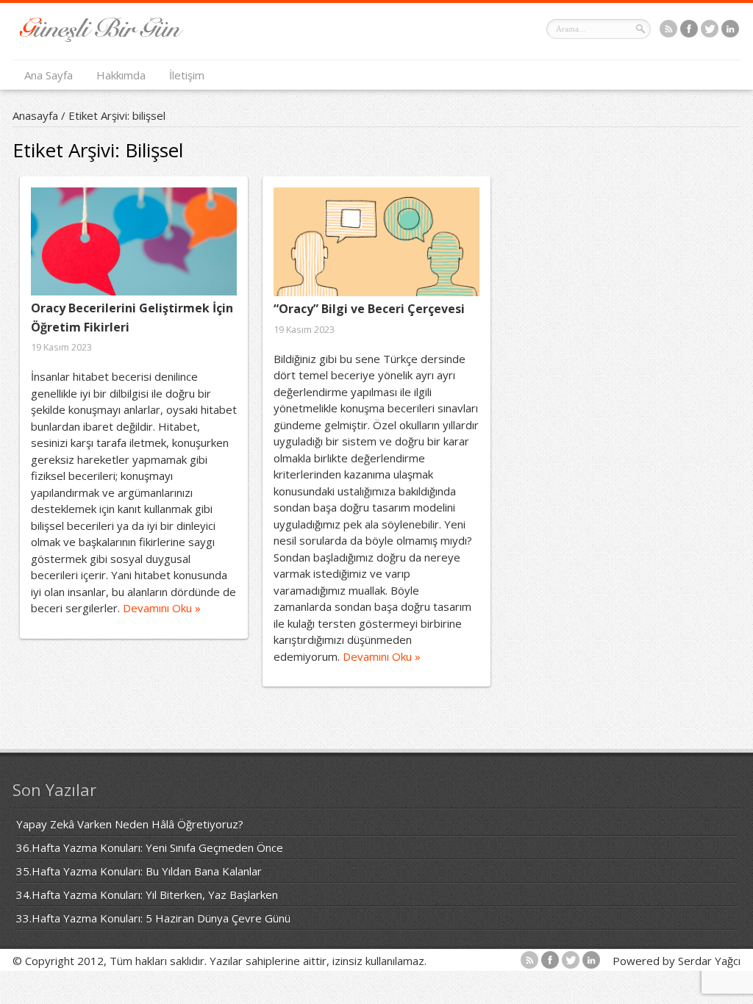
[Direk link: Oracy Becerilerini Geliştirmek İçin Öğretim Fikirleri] (134, 241)
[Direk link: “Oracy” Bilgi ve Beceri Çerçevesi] (376, 241)
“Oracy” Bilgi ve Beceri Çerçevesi (369, 309)
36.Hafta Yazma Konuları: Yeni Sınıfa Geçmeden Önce (149, 847)
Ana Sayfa (48, 75)
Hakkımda (121, 75)
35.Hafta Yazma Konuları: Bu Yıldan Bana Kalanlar (139, 871)
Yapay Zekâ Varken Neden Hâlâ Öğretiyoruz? (129, 824)
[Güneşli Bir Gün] (101, 37)
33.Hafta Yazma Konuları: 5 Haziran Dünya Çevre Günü (153, 918)
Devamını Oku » (162, 607)
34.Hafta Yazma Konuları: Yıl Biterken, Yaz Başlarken (147, 894)
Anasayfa (35, 115)
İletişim (186, 75)
